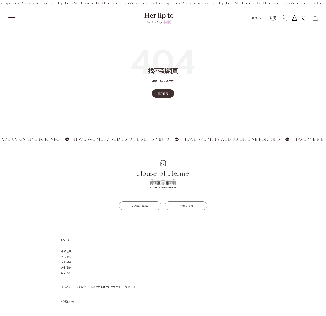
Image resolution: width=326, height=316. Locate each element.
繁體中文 (256, 17)
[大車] (315, 18)
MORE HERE (140, 206)
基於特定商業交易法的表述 (106, 287)
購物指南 (66, 267)
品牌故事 (66, 251)
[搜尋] (284, 18)
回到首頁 (163, 93)
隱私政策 (66, 287)
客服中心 (66, 257)
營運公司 (130, 287)
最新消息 (66, 273)
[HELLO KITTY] (273, 18)
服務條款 (81, 287)
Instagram (186, 206)
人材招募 (66, 262)
